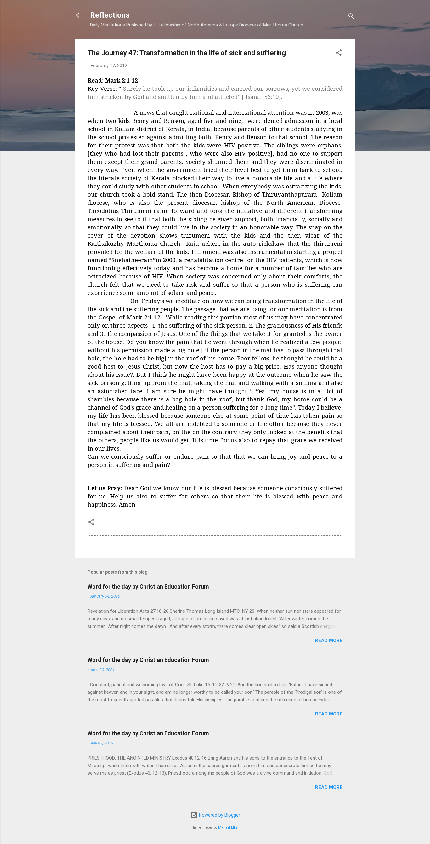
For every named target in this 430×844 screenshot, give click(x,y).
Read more (328, 640)
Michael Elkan (229, 827)
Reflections (110, 15)
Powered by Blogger (219, 815)
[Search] (351, 17)
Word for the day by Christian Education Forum (148, 586)
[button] (338, 54)
